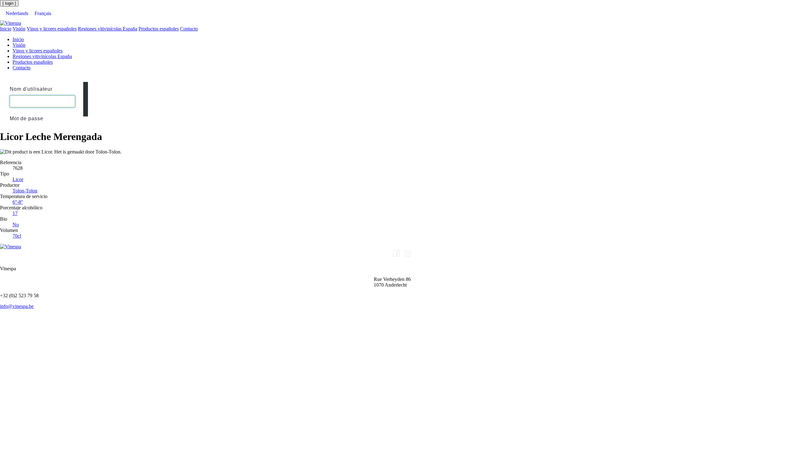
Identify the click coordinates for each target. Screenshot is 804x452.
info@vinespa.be (17, 306)
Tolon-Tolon (25, 190)
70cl (17, 236)
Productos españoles (159, 28)
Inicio (5, 28)
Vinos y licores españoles (52, 28)
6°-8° (18, 202)
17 (15, 213)
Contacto (189, 28)
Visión (19, 28)
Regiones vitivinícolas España (107, 28)
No (16, 224)
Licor (18, 179)
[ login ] (9, 3)
